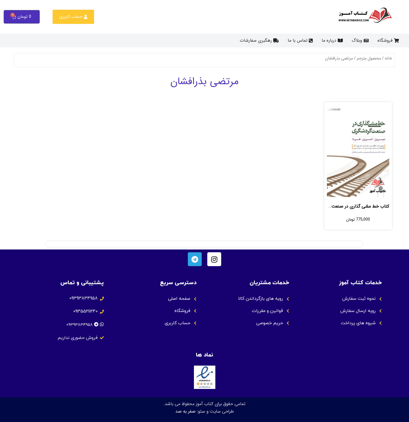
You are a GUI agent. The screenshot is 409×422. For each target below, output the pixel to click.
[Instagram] (214, 259)
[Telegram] (195, 259)
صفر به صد (185, 411)
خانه (388, 58)
